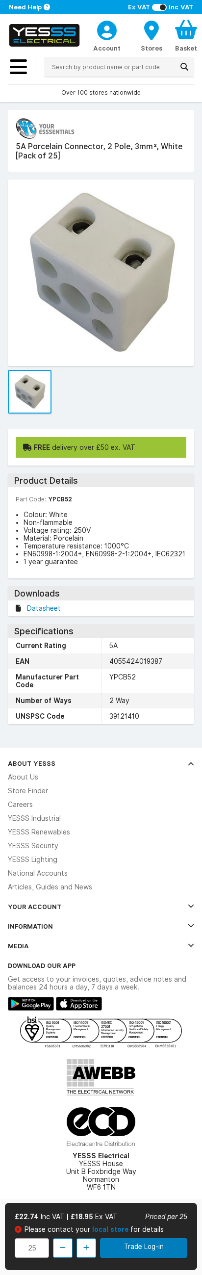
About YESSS (31, 763)
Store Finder (28, 791)
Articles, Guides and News (50, 887)
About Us (23, 777)
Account (107, 48)
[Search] (184, 67)
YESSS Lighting (32, 859)
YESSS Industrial (34, 818)
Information (30, 926)
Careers (20, 804)
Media (18, 946)
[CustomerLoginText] (107, 29)
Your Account (34, 907)
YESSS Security (33, 846)
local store (111, 1229)
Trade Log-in (144, 1246)
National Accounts (38, 873)
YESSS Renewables (39, 832)
